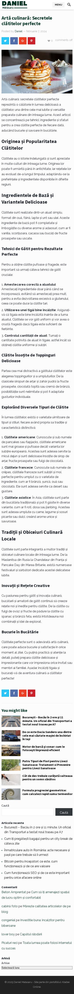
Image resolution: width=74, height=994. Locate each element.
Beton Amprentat (14, 892)
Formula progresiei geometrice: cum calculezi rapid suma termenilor (47, 792)
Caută (5, 805)
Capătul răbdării (31, 934)
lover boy (8, 934)
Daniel (18, 31)
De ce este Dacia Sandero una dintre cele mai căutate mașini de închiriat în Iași (47, 735)
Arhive (6, 963)
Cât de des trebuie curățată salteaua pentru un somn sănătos (47, 777)
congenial (8, 920)
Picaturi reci (9, 943)
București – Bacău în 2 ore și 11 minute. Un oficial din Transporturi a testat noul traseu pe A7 (47, 720)
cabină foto (10, 906)
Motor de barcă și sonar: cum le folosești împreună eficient (43, 748)
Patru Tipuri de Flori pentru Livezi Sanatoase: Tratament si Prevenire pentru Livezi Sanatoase (46, 764)
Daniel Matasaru (23, 982)
